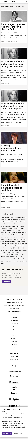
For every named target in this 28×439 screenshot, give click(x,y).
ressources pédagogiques (6, 259)
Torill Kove (11, 261)
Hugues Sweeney (4, 243)
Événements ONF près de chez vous (14, 305)
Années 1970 (3, 219)
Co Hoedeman (7, 226)
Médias (14, 326)
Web (25, 261)
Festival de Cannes (16, 237)
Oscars (9, 252)
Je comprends (7, 433)
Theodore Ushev (4, 261)
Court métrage (4, 228)
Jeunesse (12, 246)
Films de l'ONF (17, 239)
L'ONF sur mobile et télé (14, 371)
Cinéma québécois (8, 224)
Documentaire (8, 230)
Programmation (4, 254)
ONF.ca (5, 252)
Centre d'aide (14, 320)
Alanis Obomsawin (9, 217)
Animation (17, 217)
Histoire (18, 241)
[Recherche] (26, 2)
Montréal (16, 248)
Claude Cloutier (18, 224)
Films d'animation (8, 239)
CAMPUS (22, 219)
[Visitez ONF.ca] (16, 1)
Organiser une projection (14, 311)
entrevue (24, 233)
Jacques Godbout (19, 243)
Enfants (19, 233)
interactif (12, 243)
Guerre (13, 241)
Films (1, 239)
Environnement (4, 235)
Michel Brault (3, 248)
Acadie (2, 217)
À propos (14, 317)
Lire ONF (5, 1)
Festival (8, 237)
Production (14, 338)
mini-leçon (10, 248)
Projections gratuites (14, 254)
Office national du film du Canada (18, 250)
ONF (1, 252)
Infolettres (14, 330)
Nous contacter (14, 323)
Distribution (14, 341)
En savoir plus (18, 433)
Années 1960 (23, 217)
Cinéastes (13, 222)
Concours (14, 226)
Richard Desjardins (18, 259)
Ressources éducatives (16, 257)
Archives (10, 219)
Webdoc (2, 263)
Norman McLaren (4, 250)
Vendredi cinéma (19, 261)
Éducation (13, 233)
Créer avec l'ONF (14, 308)
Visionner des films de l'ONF (14, 302)
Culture (19, 228)
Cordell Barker (20, 226)
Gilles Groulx (8, 241)
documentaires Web (5, 233)
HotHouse (23, 241)
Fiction (23, 237)
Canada (2, 222)
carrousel (7, 222)
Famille (11, 235)
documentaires (16, 230)
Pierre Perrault (15, 252)
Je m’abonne (6, 281)
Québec (8, 257)
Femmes (15, 235)
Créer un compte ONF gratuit (14, 299)
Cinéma (18, 222)
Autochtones (16, 219)
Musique (21, 248)
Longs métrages (20, 246)
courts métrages (12, 228)
